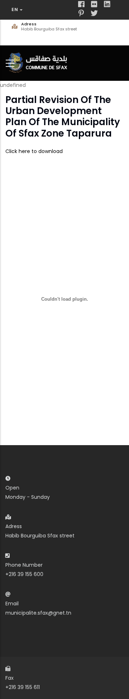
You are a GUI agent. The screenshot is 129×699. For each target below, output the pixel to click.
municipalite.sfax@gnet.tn (38, 612)
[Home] (39, 61)
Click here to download (34, 151)
